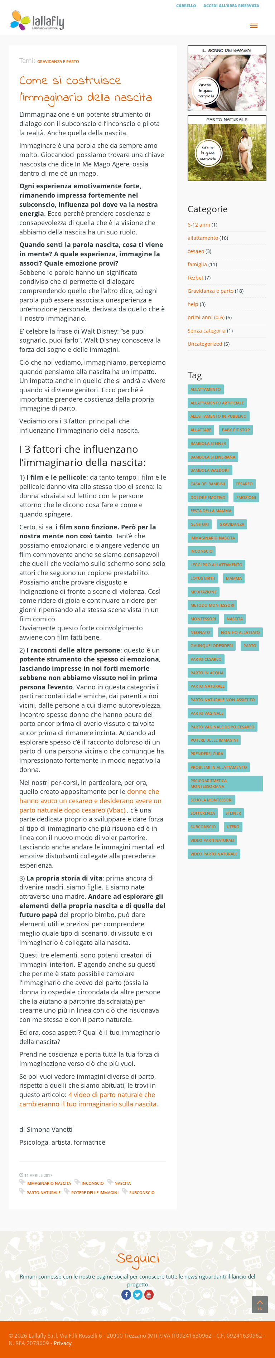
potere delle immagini (95, 1192)
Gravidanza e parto (58, 61)
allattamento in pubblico (218, 416)
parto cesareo (206, 659)
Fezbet (195, 277)
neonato (200, 632)
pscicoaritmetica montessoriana (208, 783)
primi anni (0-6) (206, 317)
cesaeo (196, 251)
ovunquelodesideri (211, 645)
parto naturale (43, 1192)
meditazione (203, 592)
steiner (233, 813)
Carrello (186, 5)
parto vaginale (206, 713)
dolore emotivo (208, 497)
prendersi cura (206, 753)
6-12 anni (199, 224)
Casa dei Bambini (207, 483)
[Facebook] (126, 1295)
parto (249, 645)
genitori (199, 524)
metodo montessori (212, 605)
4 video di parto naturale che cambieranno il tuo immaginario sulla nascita (87, 1099)
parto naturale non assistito (222, 699)
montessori (203, 618)
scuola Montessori (211, 799)
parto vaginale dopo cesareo (222, 726)
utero (233, 826)
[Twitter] (138, 1295)
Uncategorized (205, 343)
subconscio (142, 1192)
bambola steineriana (212, 457)
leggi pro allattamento (216, 564)
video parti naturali (212, 840)
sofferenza (202, 813)
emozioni (246, 497)
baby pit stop (236, 429)
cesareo (244, 483)
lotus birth (202, 578)
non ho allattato (240, 632)
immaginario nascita (48, 1183)
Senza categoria (207, 330)
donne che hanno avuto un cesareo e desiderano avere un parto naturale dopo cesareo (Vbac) (90, 800)
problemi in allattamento (218, 767)
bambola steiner (208, 443)
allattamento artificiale (217, 403)
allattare (200, 429)
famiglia (197, 264)
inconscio (93, 1183)
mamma (234, 578)
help (193, 304)
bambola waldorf (210, 470)
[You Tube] (149, 1295)
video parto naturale (213, 854)
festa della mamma (210, 510)
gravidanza (231, 524)
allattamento (203, 237)
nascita (123, 1183)
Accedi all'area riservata (231, 5)
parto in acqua (206, 672)
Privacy (63, 1343)
